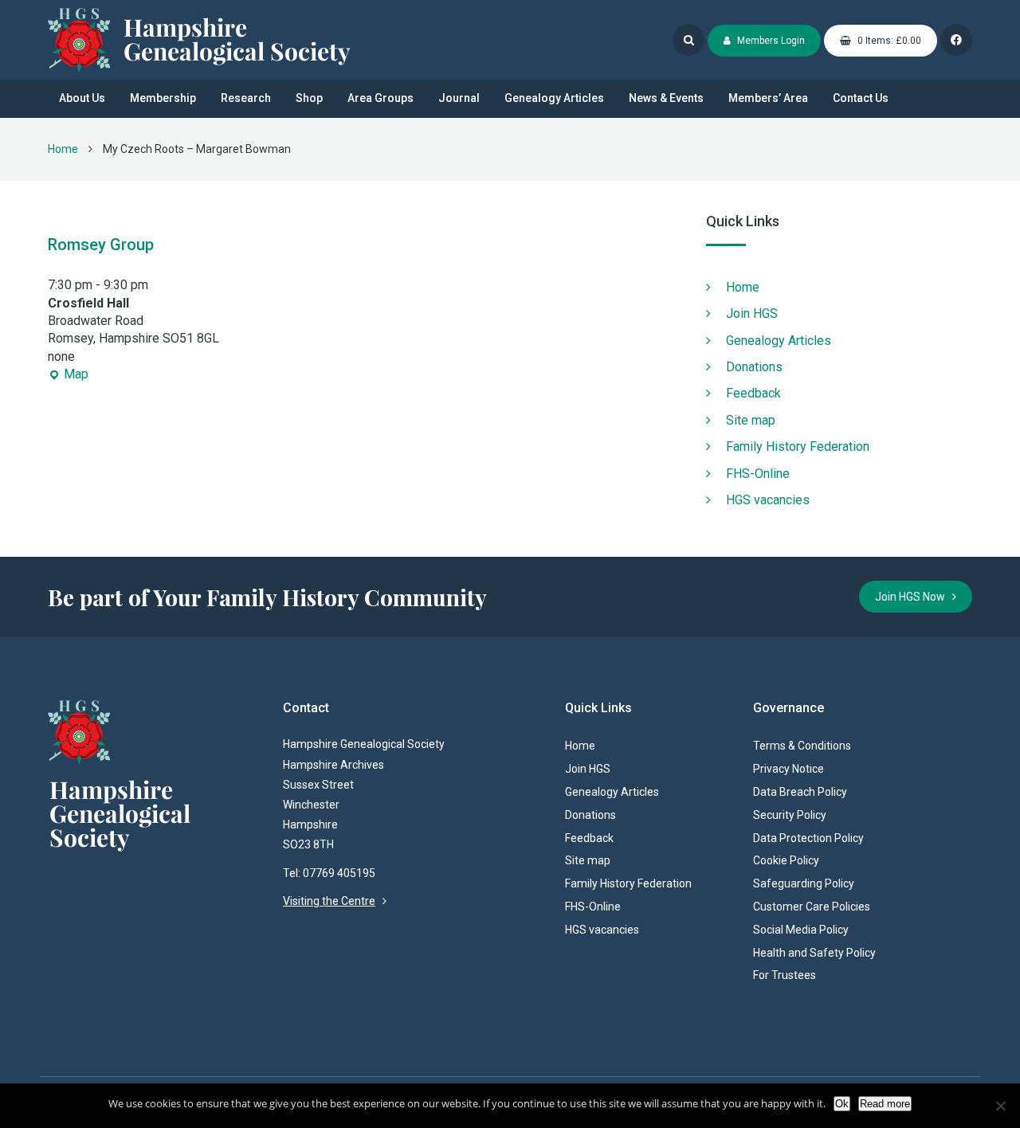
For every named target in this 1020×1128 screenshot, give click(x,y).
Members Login (770, 40)
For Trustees (784, 975)
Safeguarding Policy (803, 883)
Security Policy (789, 815)
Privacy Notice (788, 768)
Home (63, 149)
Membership (163, 98)
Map (68, 374)
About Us (82, 98)
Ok (842, 1104)
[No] (1000, 1106)
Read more (885, 1104)
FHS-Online (758, 473)
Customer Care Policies (811, 906)
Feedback (753, 393)
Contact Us (861, 98)
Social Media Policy (801, 929)
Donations (754, 366)
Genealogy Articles (554, 98)
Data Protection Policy (808, 838)
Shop (309, 98)
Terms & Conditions (802, 745)
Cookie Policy (786, 860)
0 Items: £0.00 (888, 40)
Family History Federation (797, 446)
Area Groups (380, 98)
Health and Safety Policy (814, 952)
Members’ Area (768, 98)
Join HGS (752, 313)
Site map (750, 420)
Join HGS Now (913, 596)
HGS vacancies (768, 499)
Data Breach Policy (800, 791)
